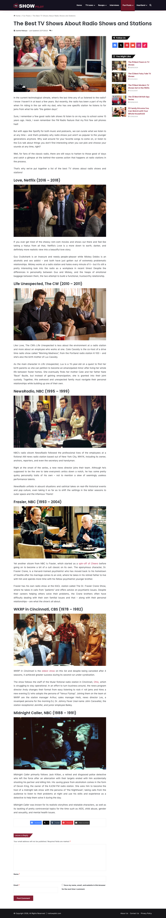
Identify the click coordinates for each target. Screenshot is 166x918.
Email (17, 885)
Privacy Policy (146, 913)
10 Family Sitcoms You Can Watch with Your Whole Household (138, 111)
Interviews (114, 5)
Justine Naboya (21, 31)
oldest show (48, 671)
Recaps (101, 5)
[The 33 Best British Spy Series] (119, 100)
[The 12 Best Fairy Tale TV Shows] (119, 77)
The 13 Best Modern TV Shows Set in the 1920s (138, 86)
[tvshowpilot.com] (29, 5)
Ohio (96, 682)
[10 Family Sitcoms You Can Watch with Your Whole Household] (119, 112)
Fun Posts (127, 5)
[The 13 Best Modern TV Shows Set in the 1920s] (119, 89)
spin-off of (88, 563)
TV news (89, 5)
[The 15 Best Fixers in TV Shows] (119, 66)
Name (17, 874)
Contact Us (134, 913)
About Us (124, 913)
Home (79, 5)
